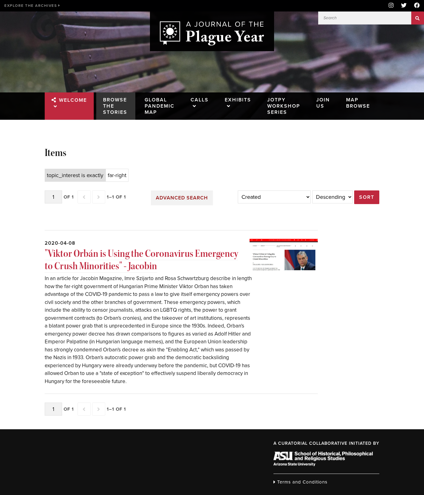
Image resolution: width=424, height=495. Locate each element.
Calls (200, 100)
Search (417, 18)
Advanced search (182, 198)
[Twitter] (403, 5)
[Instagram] (391, 5)
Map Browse (358, 103)
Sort (366, 197)
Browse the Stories (115, 106)
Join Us (323, 103)
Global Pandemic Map (159, 106)
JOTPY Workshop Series (283, 106)
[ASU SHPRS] (323, 464)
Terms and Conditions (301, 482)
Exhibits (238, 100)
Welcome (73, 100)
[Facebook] (415, 5)
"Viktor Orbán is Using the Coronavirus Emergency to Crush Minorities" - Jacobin (141, 259)
